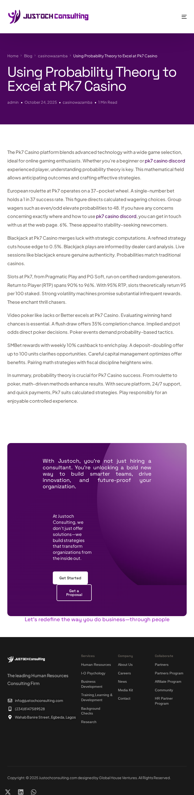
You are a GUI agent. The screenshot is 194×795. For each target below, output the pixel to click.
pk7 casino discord (165, 160)
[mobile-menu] (174, 17)
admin (13, 102)
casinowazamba (77, 102)
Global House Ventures (118, 777)
